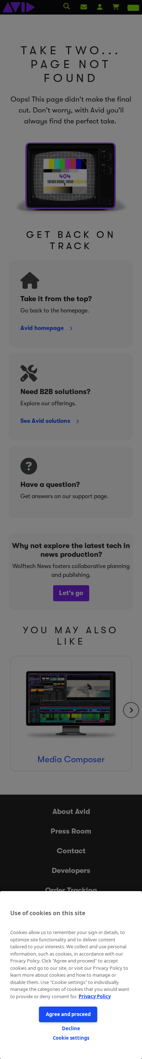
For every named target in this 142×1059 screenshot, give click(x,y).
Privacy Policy (95, 996)
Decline (71, 1028)
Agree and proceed (68, 1014)
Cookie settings (71, 1038)
